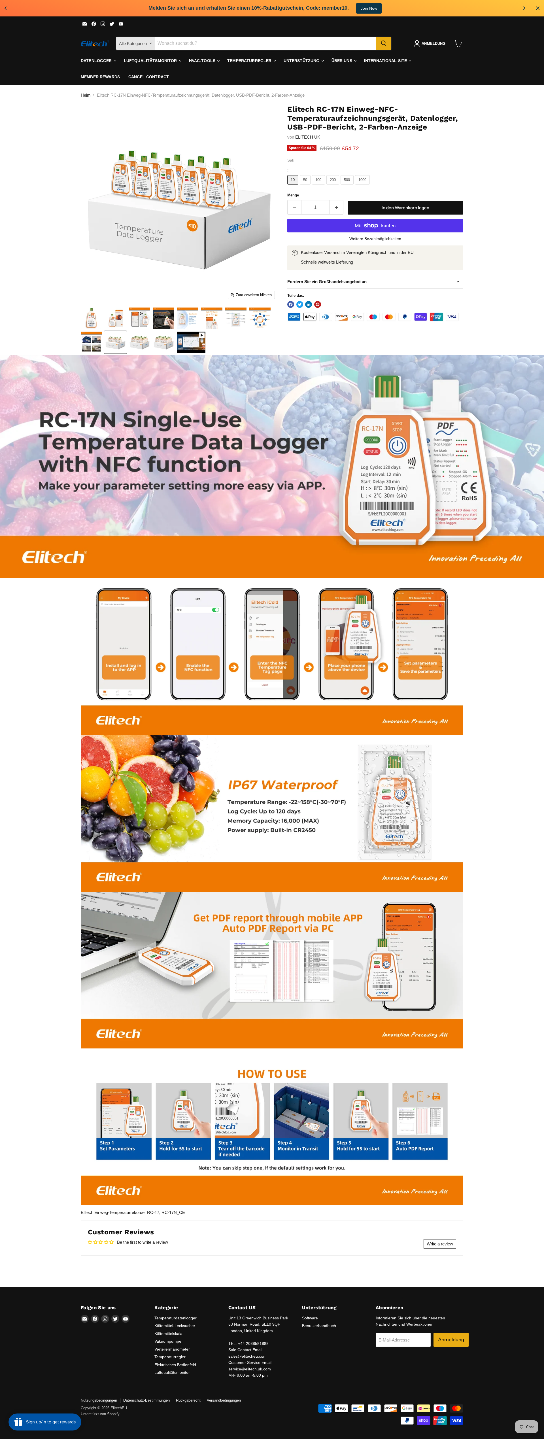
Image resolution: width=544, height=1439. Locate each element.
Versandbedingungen (224, 1400)
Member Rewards (100, 77)
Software (310, 1318)
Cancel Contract (148, 77)
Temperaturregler (250, 60)
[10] (293, 185)
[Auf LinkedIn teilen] (308, 304)
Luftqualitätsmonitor (151, 60)
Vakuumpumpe (167, 1341)
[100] (319, 185)
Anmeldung (451, 1339)
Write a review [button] (440, 1243)
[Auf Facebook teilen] (290, 304)
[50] (306, 185)
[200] (333, 185)
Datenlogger (97, 60)
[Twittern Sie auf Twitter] (299, 304)
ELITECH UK (307, 137)
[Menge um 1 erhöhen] (336, 207)
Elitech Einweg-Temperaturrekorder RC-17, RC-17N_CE (133, 1212)
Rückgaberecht (188, 1400)
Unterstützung (302, 60)
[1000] (363, 185)
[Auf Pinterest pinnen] (317, 304)
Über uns (342, 60)
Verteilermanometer (172, 1349)
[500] (348, 185)
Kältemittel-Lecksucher (174, 1325)
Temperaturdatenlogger (175, 1318)
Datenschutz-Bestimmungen (146, 1400)
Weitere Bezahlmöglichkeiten (375, 238)
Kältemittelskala (168, 1333)
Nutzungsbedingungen (99, 1400)
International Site (386, 60)
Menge (293, 195)
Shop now (330, 8)
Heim (86, 95)
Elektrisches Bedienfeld (175, 1364)
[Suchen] (383, 43)
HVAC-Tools (203, 60)
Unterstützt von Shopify (100, 1414)
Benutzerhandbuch (319, 1325)
